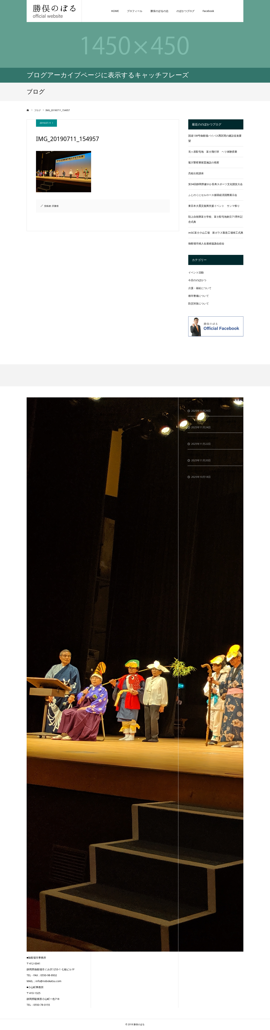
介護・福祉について (199, 288)
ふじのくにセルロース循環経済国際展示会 (212, 195)
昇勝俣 (55, 206)
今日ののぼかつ (197, 280)
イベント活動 (196, 272)
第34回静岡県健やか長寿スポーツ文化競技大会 (215, 184)
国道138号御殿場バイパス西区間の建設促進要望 (215, 138)
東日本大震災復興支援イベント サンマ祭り (214, 206)
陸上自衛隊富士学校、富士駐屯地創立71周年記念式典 (215, 219)
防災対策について (198, 303)
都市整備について (198, 295)
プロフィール (134, 11)
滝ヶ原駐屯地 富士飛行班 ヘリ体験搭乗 (212, 151)
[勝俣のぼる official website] (54, 11)
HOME (115, 11)
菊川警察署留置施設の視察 (203, 162)
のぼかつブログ (186, 11)
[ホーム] (28, 110)
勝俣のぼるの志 (159, 11)
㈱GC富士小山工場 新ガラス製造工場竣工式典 (215, 232)
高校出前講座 (196, 173)
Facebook (208, 11)
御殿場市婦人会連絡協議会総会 (206, 243)
